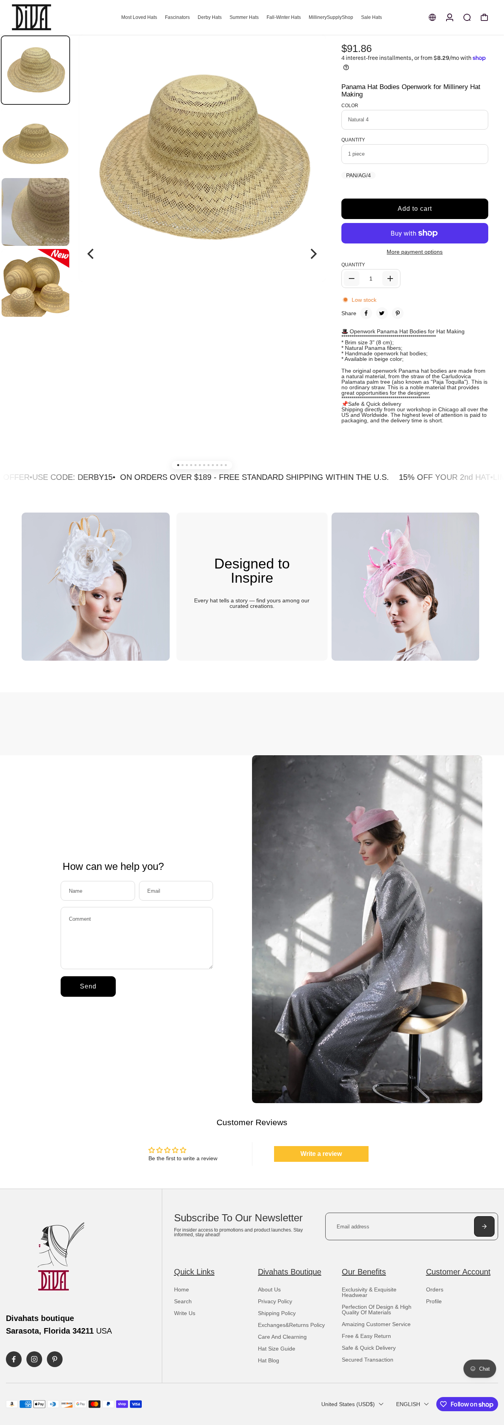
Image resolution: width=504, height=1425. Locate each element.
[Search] (467, 17)
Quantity (353, 139)
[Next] (313, 254)
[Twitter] (382, 313)
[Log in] (450, 17)
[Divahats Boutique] (61, 17)
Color (349, 105)
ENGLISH (408, 1404)
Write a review (321, 1153)
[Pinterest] (398, 313)
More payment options (415, 252)
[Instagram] (34, 1359)
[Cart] (484, 17)
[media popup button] (311, 55)
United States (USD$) (348, 1404)
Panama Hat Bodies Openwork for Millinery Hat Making (410, 90)
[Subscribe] (484, 1226)
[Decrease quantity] (351, 278)
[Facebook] (366, 313)
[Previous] (91, 254)
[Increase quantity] (390, 278)
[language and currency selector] (432, 17)
